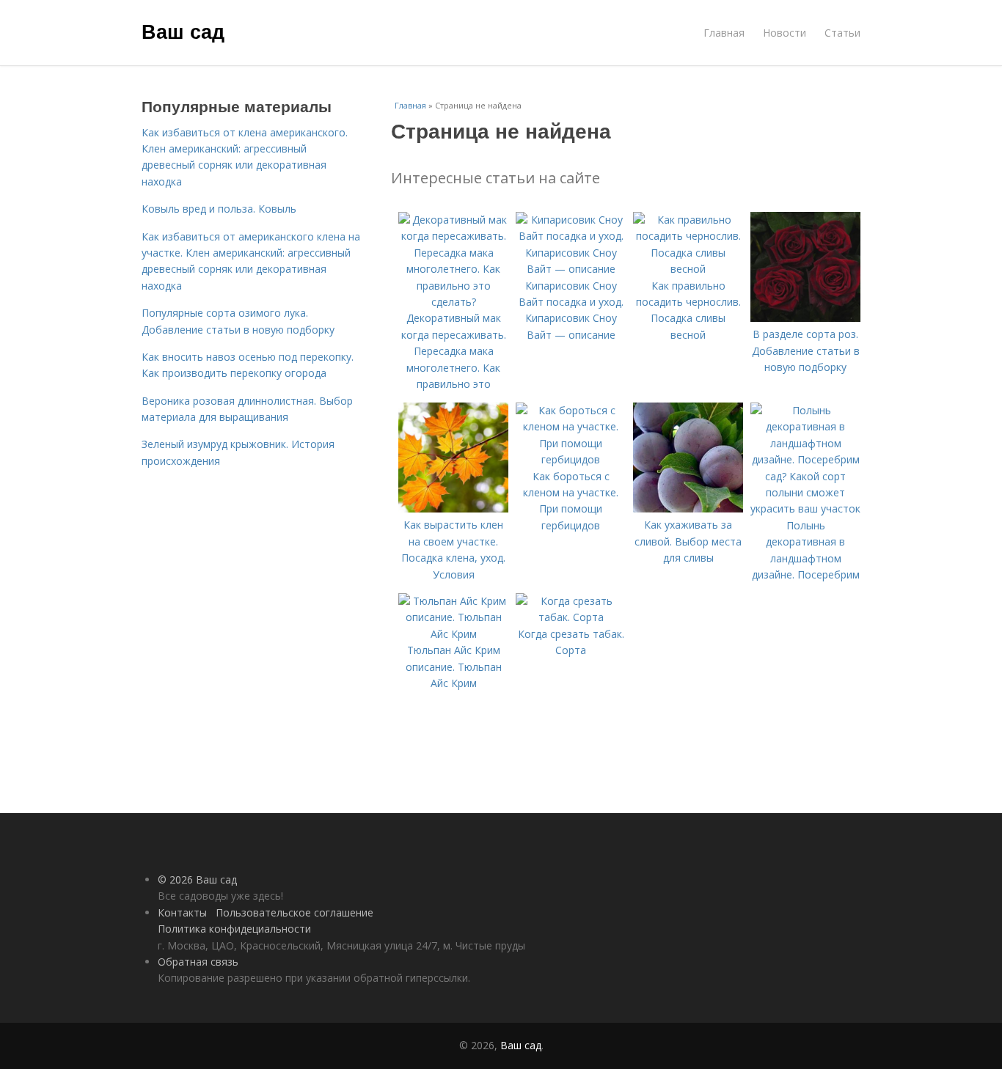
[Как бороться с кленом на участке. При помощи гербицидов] (571, 459)
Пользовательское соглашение (294, 912)
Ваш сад (183, 31)
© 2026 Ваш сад (197, 879)
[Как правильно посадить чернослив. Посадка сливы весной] (688, 269)
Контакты (182, 912)
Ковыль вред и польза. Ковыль (219, 209)
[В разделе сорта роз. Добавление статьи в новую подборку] (805, 318)
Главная (724, 33)
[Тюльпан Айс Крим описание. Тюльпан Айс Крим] (453, 634)
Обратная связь (198, 962)
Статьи (842, 33)
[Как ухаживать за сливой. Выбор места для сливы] (688, 508)
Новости (784, 33)
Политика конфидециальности (234, 929)
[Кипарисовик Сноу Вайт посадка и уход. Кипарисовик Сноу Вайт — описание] (571, 269)
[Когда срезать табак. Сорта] (571, 617)
